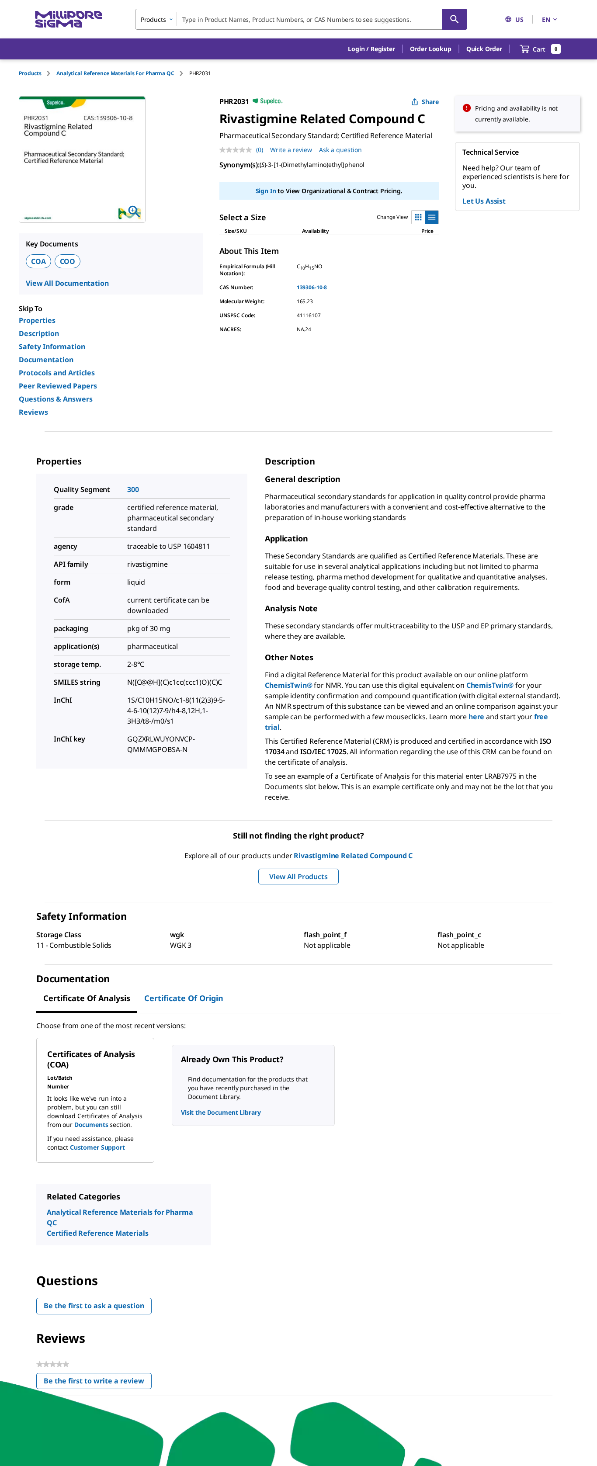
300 (133, 489)
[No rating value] (237, 150)
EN (546, 19)
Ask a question (340, 150)
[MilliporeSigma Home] (68, 19)
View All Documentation (67, 283)
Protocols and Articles (57, 373)
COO (68, 261)
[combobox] (301, 19)
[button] (371, 49)
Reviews (33, 412)
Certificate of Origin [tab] (183, 998)
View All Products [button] (298, 876)
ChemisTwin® (288, 685)
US (519, 19)
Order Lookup (430, 49)
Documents (91, 1124)
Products (30, 73)
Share (430, 101)
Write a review (291, 150)
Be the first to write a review (98, 1383)
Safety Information (52, 346)
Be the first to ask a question (94, 1305)
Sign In (266, 191)
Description (39, 333)
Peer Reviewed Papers (58, 386)
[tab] (37, 73)
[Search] (454, 19)
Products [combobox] (153, 19)
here (476, 716)
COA (38, 261)
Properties (37, 320)
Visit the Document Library (220, 1112)
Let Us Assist (484, 201)
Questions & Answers (56, 399)
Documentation (46, 359)
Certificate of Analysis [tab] (86, 998)
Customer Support (97, 1147)
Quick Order (484, 49)
